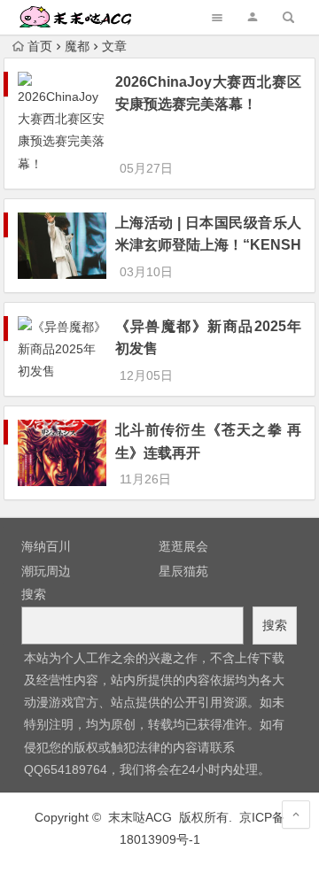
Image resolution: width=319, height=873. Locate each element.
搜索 (33, 594)
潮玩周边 (46, 571)
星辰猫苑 (183, 571)
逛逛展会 (183, 546)
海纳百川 (46, 546)
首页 (39, 46)
